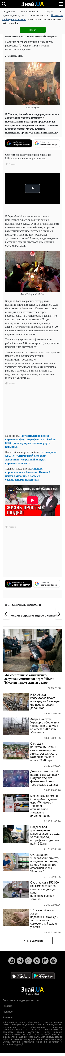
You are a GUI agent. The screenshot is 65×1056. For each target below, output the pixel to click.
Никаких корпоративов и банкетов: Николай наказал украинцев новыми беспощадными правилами (27, 473)
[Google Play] (43, 975)
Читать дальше (32, 940)
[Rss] (11, 960)
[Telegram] (20, 960)
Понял (32, 29)
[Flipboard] (45, 960)
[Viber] (28, 960)
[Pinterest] (53, 960)
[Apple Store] (21, 975)
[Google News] (36, 960)
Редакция (8, 1011)
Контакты (8, 1017)
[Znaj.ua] (32, 4)
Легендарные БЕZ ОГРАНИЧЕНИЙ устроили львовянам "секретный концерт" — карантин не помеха (31, 457)
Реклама (7, 1005)
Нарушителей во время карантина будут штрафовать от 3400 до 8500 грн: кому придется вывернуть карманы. (30, 441)
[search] (4, 4)
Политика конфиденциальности (21, 1000)
